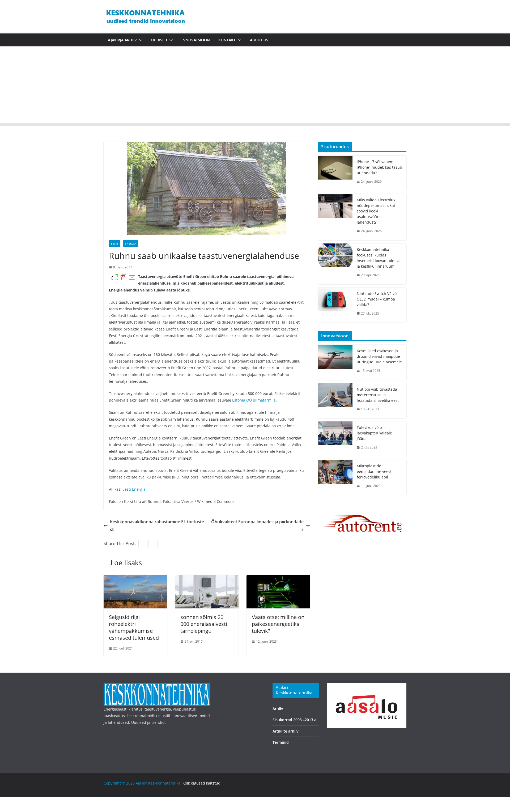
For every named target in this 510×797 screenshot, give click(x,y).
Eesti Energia (134, 489)
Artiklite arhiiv (286, 731)
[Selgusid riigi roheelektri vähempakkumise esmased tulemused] (135, 579)
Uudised (159, 39)
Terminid (281, 742)
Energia (130, 243)
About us (259, 39)
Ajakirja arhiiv (122, 39)
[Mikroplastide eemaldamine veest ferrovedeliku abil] (335, 477)
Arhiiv (278, 708)
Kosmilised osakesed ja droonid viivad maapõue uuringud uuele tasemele (379, 356)
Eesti (114, 243)
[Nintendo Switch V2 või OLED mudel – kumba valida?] (335, 305)
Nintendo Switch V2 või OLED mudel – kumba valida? (377, 299)
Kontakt (227, 39)
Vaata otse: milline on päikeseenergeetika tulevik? (278, 623)
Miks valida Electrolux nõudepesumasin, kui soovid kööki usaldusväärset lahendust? (376, 211)
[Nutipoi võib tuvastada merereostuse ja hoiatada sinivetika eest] (335, 401)
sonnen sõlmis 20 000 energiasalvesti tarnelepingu (203, 623)
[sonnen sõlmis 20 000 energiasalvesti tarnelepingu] (207, 579)
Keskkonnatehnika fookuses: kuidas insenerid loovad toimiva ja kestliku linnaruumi (379, 258)
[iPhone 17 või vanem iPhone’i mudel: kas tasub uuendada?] (335, 173)
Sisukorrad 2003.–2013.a (294, 719)
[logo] (157, 686)
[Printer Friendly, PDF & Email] (123, 277)
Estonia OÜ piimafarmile (254, 400)
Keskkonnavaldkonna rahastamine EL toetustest (157, 525)
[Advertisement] (255, 86)
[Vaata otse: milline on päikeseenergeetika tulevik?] (278, 579)
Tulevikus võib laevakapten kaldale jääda (374, 433)
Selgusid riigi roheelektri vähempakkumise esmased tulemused (134, 627)
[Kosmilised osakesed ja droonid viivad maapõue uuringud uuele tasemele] (335, 362)
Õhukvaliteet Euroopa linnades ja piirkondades (257, 525)
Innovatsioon (195, 39)
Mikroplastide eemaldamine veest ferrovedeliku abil (374, 471)
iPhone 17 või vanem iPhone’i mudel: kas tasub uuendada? (379, 167)
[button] (140, 40)
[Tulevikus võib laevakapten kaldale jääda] (335, 439)
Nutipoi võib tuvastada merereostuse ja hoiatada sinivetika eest (378, 395)
